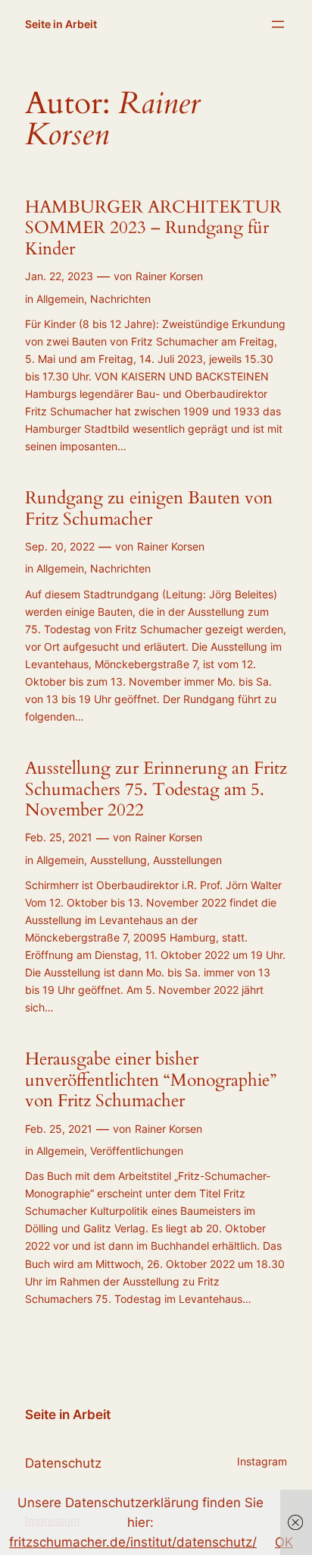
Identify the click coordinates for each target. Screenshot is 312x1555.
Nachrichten (120, 298)
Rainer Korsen (169, 276)
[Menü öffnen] (278, 24)
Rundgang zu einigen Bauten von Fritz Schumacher (149, 508)
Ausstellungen (187, 859)
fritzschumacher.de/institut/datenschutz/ (133, 1542)
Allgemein (60, 298)
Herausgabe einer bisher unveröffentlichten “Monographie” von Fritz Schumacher (150, 1080)
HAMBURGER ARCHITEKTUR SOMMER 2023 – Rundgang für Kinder (153, 228)
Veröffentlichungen (136, 1150)
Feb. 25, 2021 (58, 837)
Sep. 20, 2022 (60, 546)
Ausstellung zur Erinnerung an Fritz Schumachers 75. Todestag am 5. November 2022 (156, 789)
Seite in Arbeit (61, 23)
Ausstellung (118, 859)
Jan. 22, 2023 (59, 276)
